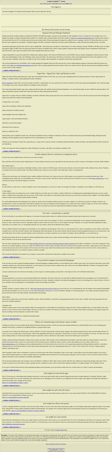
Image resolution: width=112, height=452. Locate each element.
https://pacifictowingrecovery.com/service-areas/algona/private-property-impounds (52, 243)
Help (71, 3)
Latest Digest (52, 444)
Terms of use (62, 448)
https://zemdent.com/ (98, 178)
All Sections (63, 444)
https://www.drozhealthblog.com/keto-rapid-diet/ (15, 397)
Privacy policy (56, 448)
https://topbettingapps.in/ (9, 344)
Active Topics (60, 430)
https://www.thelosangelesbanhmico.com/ (82, 38)
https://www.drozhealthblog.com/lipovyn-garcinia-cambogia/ (28, 410)
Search (60, 3)
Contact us (50, 448)
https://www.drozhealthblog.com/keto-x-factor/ (15, 382)
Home (41, 3)
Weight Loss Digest (47, 3)
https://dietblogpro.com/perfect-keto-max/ (13, 424)
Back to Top (57, 444)
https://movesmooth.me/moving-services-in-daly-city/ (45, 288)
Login (63, 3)
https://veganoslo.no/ (8, 83)
